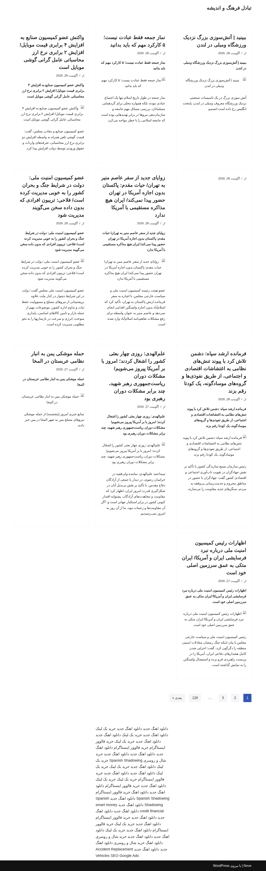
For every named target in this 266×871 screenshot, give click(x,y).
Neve (247, 865)
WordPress (221, 865)
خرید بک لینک (106, 729)
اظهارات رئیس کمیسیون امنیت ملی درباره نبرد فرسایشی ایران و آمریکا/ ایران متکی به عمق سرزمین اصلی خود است (214, 557)
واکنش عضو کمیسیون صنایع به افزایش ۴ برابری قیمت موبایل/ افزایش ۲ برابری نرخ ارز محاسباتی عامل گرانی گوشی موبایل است (52, 52)
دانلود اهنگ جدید (155, 729)
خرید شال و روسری (111, 836)
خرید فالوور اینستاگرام (131, 747)
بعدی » (177, 698)
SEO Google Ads (125, 856)
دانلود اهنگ (139, 792)
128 (195, 698)
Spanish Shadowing (125, 760)
